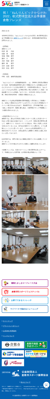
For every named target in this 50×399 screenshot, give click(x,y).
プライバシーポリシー (11, 326)
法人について (25, 382)
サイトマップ (8, 321)
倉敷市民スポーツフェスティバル (26, 292)
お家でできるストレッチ (21, 300)
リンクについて (8, 336)
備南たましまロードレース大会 (24, 283)
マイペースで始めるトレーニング (24, 309)
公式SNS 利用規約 (9, 331)
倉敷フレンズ (18, 38)
